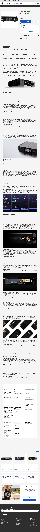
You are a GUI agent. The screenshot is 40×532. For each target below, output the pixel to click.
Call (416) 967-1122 (31, 31)
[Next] (16, 19)
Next (38, 451)
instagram (6, 514)
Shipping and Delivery (18, 519)
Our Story (31, 481)
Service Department (18, 523)
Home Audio (2, 520)
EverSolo (21, 12)
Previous (36, 451)
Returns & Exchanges (18, 520)
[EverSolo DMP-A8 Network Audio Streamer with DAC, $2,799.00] (6, 458)
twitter (4, 514)
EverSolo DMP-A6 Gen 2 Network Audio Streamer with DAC (19, 467)
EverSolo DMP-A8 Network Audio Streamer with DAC (7, 467)
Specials (2, 523)
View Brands (2, 519)
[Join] (38, 511)
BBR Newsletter (18, 0)
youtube (8, 514)
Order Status (17, 522)
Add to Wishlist (11, 469)
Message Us (25, 31)
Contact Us (6, 481)
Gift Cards (17, 521)
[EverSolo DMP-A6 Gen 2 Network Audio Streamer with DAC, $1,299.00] (19, 458)
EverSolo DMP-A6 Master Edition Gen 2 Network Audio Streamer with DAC (32, 467)
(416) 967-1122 (27, 3)
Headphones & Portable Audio (4, 522)
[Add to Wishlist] (38, 21)
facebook (1, 514)
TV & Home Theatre (3, 521)
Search (21, 3)
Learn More (18, 481)
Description (6, 46)
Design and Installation (18, 524)
